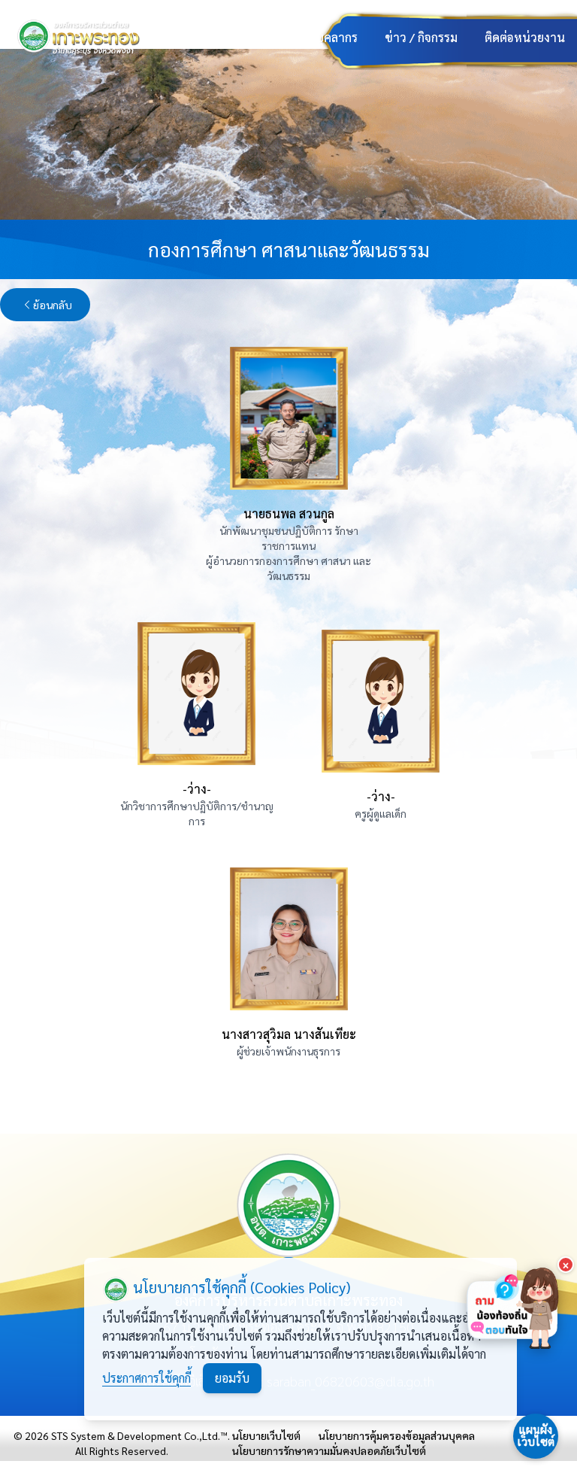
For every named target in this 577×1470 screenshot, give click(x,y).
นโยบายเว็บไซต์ (266, 1435)
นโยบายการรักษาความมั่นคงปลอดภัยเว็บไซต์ (329, 1450)
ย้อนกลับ (52, 304)
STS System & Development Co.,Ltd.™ (139, 1435)
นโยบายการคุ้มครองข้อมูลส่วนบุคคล (397, 1435)
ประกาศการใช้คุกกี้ (146, 1378)
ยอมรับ (232, 1378)
